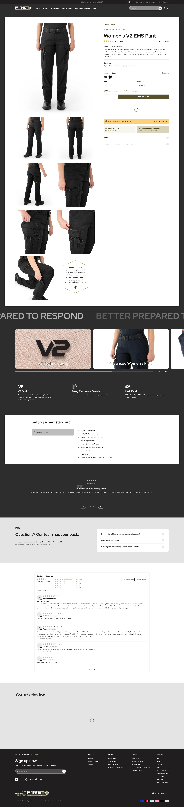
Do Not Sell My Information (141, 767)
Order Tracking (163, 2)
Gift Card (160, 764)
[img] (48, 596)
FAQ (158, 767)
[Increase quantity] (115, 97)
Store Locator (140, 2)
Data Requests (137, 770)
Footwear (55, 8)
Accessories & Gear (82, 8)
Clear (155, 8)
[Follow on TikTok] (36, 779)
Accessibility (136, 764)
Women (45, 8)
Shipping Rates (113, 761)
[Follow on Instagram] (26, 779)
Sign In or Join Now (160, 121)
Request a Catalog (138, 761)
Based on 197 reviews (44, 581)
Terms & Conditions (45, 801)
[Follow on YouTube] (31, 779)
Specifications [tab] (43, 432)
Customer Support (151, 2)
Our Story (91, 758)
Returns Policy (113, 764)
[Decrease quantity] (106, 97)
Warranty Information (115, 767)
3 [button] (91, 669)
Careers (90, 764)
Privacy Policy (55, 801)
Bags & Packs (67, 8)
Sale (95, 8)
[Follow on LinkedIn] (41, 779)
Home (106, 29)
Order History (112, 758)
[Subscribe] (64, 771)
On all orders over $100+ (92, 2)
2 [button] (89, 669)
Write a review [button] (128, 580)
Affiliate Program (93, 761)
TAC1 (158, 758)
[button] (108, 41)
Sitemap (62, 801)
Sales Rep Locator (163, 773)
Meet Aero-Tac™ (162, 783)
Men (38, 8)
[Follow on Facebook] (16, 779)
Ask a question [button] (141, 580)
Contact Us (135, 758)
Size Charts (160, 777)
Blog (158, 761)
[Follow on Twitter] (21, 779)
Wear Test (160, 780)
